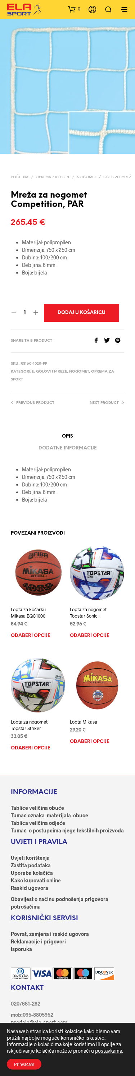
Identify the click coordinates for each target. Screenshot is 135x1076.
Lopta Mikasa (83, 722)
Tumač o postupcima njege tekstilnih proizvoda (67, 830)
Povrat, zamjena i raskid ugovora (50, 934)
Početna (19, 177)
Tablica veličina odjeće (38, 823)
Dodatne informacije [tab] (68, 448)
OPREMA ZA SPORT (52, 177)
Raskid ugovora (29, 888)
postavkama (108, 1051)
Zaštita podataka (31, 865)
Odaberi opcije (30, 635)
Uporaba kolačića (32, 873)
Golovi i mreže (118, 177)
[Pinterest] (119, 340)
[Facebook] (98, 340)
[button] (74, 9)
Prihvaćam (24, 1064)
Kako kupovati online (36, 880)
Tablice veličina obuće (37, 808)
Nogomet (86, 177)
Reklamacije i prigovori (38, 941)
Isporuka (21, 949)
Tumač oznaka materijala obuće (49, 815)
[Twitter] (109, 340)
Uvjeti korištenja (30, 858)
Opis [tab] (67, 436)
